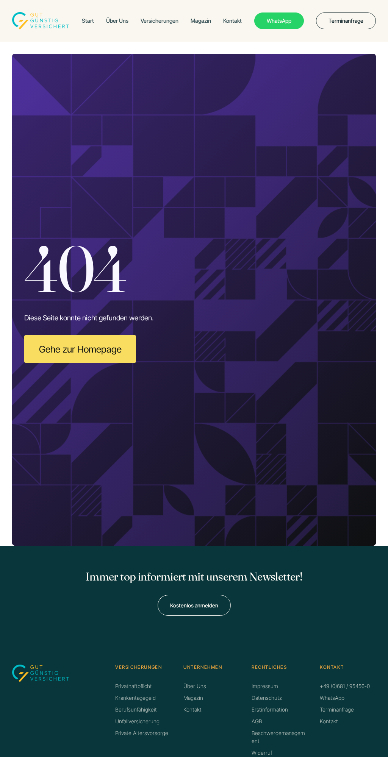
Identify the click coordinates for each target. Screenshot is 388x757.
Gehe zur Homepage (80, 349)
